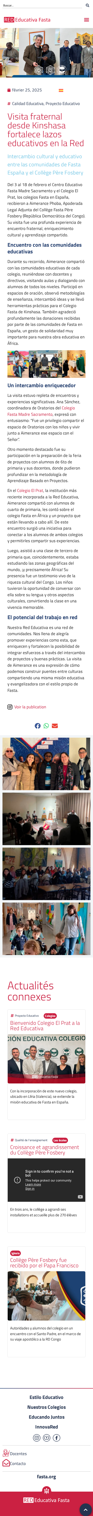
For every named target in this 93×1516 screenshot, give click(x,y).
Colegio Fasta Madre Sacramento (41, 411)
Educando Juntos (46, 1417)
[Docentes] (6, 1453)
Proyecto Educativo (27, 1015)
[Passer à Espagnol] (61, 90)
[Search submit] (88, 5)
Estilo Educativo (46, 1397)
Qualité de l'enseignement (31, 1140)
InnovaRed (46, 1426)
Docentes (18, 1453)
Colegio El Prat (30, 490)
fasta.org (46, 1476)
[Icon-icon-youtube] (46, 1438)
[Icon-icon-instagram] (36, 1438)
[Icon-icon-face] (56, 1438)
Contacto (18, 1463)
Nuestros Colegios (46, 1407)
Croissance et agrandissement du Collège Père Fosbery (44, 1150)
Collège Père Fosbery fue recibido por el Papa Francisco (44, 1263)
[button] (86, 20)
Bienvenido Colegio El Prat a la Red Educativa (45, 1025)
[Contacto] (6, 1462)
